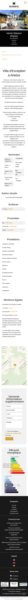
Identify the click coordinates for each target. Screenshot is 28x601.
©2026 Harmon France (8, 589)
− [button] (3, 351)
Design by (24, 594)
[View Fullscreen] (3, 354)
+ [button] (3, 348)
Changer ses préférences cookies (12, 593)
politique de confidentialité (13, 433)
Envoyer (9, 438)
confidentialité (23, 597)
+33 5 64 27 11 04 (14, 547)
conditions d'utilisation (10, 599)
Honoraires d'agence (15, 591)
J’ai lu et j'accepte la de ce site (13, 433)
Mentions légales (21, 589)
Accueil (3, 51)
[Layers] (24, 349)
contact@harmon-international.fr (14, 549)
